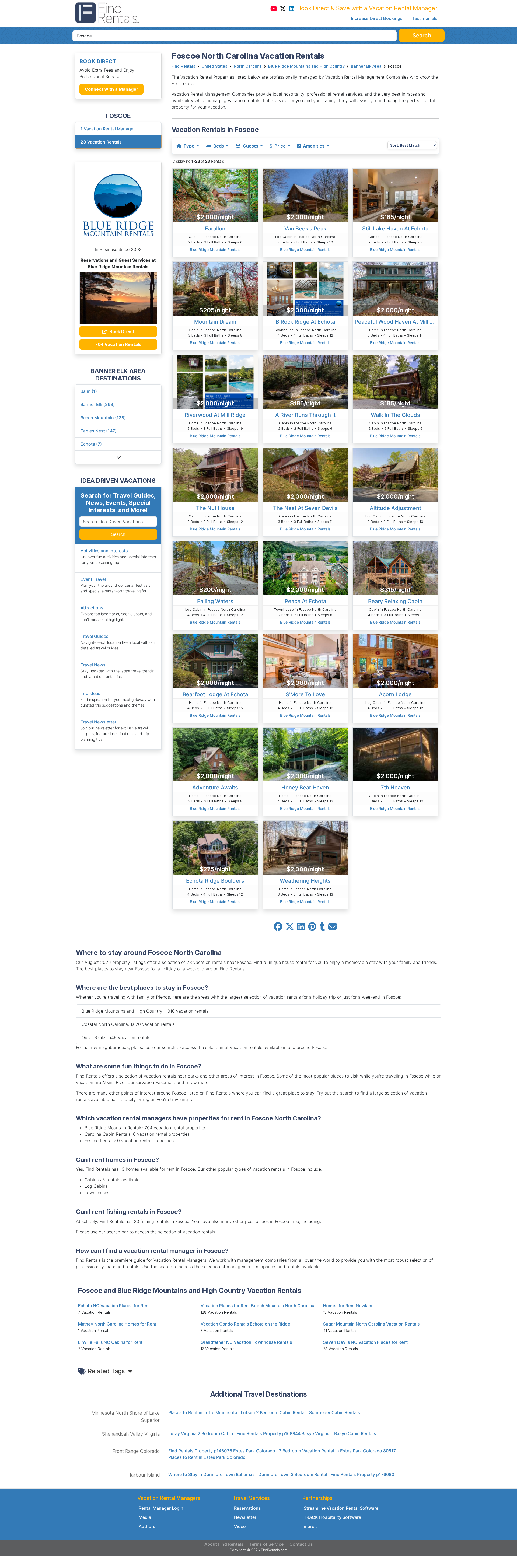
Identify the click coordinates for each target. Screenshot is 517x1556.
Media (145, 1517)
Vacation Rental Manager (108, 128)
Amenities (314, 146)
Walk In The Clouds (395, 415)
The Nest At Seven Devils (305, 508)
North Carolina (248, 66)
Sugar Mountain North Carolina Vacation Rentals (371, 1324)
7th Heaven (395, 787)
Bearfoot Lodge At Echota (215, 694)
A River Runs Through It (305, 415)
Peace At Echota (305, 601)
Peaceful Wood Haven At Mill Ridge (396, 322)
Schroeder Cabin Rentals (334, 1412)
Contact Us (301, 1544)
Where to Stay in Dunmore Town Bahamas (211, 1474)
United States (214, 66)
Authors (147, 1526)
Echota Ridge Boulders (215, 880)
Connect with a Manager (111, 89)
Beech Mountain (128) (103, 417)
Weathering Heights (305, 880)
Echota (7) (91, 444)
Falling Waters (215, 601)
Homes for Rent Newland (348, 1305)
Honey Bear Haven (305, 787)
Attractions (92, 607)
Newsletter (245, 1517)
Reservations (247, 1508)
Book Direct (121, 331)
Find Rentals (183, 66)
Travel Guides (95, 636)
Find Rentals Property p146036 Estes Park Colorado (221, 1450)
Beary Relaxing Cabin (395, 601)
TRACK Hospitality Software (332, 1517)
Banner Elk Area (366, 66)
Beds (218, 146)
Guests (250, 146)
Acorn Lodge (395, 694)
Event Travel (93, 579)
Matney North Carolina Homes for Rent (117, 1324)
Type (188, 146)
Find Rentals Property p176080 (362, 1474)
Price (280, 146)
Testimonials (424, 18)
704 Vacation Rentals (118, 344)
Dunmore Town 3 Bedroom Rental (292, 1474)
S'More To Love (305, 694)
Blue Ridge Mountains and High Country (306, 66)
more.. (310, 1526)
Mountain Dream (215, 322)
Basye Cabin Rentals (355, 1433)
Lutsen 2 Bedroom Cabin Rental (273, 1412)
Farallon (215, 228)
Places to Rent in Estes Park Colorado (207, 1457)
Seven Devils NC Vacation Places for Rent (365, 1342)
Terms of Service (266, 1544)
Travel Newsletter (98, 722)
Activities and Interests (104, 550)
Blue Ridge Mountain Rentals (215, 249)
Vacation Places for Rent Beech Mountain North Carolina (257, 1305)
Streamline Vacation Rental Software (341, 1508)
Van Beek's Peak (305, 228)
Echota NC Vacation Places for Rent (114, 1305)
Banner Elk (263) (98, 404)
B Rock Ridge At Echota (305, 322)
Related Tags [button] (107, 1371)
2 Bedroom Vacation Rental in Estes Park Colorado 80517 (337, 1450)
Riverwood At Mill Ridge (215, 415)
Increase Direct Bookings (376, 18)
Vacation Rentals (101, 142)
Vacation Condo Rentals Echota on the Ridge (245, 1324)
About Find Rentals (223, 1544)
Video (240, 1526)
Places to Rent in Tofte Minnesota (202, 1412)
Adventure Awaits (215, 787)
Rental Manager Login (161, 1508)
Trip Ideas (90, 693)
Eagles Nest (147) (99, 430)
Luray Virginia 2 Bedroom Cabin (200, 1433)
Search (118, 534)
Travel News (93, 664)
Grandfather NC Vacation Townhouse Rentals (246, 1342)
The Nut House (215, 508)
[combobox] (234, 35)
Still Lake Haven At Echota (395, 228)
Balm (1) (89, 391)
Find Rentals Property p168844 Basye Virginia (284, 1433)
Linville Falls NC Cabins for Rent (110, 1342)
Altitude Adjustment (395, 508)
